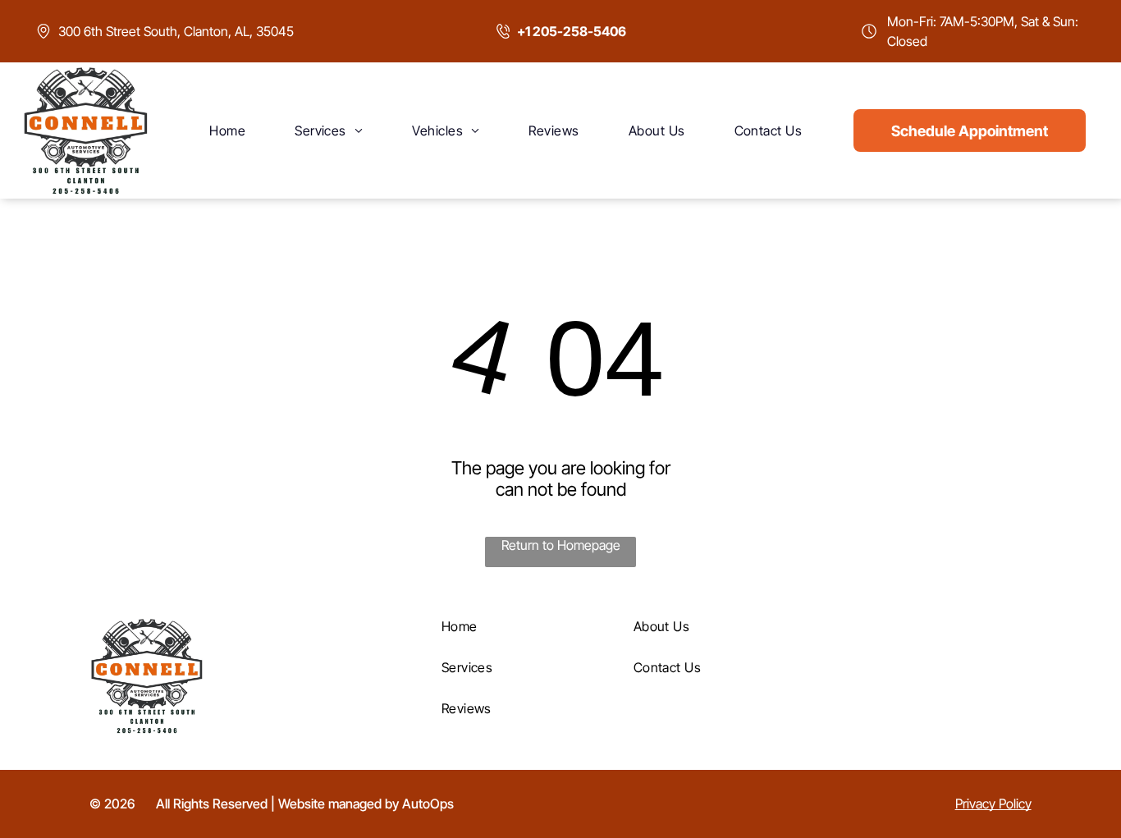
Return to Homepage (560, 545)
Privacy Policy (993, 803)
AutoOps (428, 803)
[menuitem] (227, 130)
